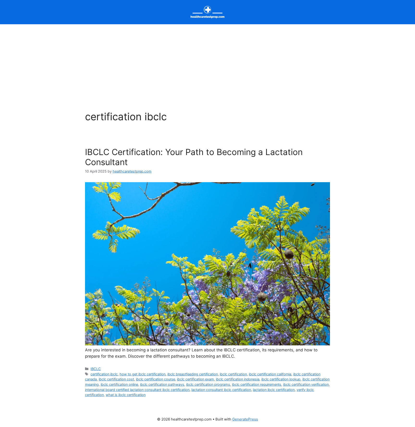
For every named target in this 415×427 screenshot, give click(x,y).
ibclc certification (233, 374)
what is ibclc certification (126, 395)
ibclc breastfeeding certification (192, 374)
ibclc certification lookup (280, 379)
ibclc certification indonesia (237, 379)
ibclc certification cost (116, 379)
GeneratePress (245, 419)
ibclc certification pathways (162, 384)
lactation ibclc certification (274, 390)
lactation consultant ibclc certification (221, 390)
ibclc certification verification (306, 384)
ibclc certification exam (195, 379)
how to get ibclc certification (142, 374)
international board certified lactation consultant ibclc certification (137, 390)
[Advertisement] (207, 60)
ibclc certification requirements (256, 384)
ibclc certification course (155, 379)
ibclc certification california (270, 374)
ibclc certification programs (208, 384)
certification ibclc (104, 374)
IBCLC (96, 369)
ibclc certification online (119, 384)
